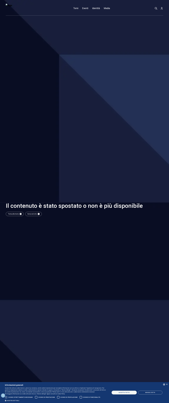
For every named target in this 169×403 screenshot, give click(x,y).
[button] (56, 401)
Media (107, 8)
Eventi (85, 8)
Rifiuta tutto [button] (150, 392)
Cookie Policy (61, 394)
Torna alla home (13, 214)
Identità (96, 8)
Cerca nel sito (32, 214)
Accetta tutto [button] (124, 392)
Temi (75, 8)
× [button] (167, 384)
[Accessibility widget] (3, 395)
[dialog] (84, 392)
